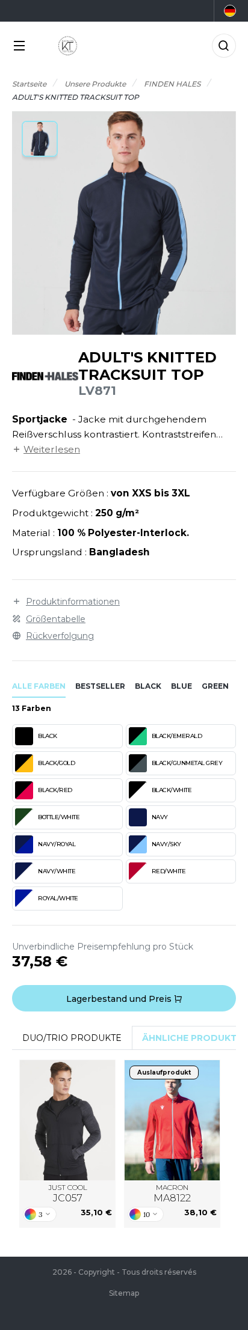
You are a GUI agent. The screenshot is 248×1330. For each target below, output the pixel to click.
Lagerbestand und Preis (120, 998)
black (148, 686)
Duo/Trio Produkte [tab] (72, 1038)
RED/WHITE (169, 871)
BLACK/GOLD (56, 763)
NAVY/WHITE (56, 871)
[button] (40, 139)
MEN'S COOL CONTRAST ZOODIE (68, 1120)
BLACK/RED (55, 790)
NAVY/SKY (166, 844)
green (215, 686)
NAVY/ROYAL (56, 844)
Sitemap (124, 1293)
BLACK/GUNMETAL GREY (187, 763)
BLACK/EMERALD (177, 736)
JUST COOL (67, 1193)
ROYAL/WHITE (58, 898)
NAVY (160, 817)
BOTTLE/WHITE (58, 817)
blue (181, 686)
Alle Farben (39, 686)
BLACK (47, 736)
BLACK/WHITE (172, 790)
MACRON (172, 1193)
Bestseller (100, 686)
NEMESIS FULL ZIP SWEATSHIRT (172, 1120)
